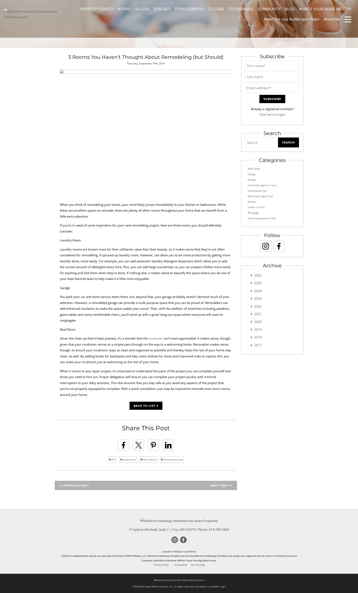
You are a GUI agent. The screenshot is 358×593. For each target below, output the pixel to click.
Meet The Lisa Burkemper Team (291, 19)
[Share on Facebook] (123, 445)
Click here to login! (272, 114)
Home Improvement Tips (262, 218)
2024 (258, 291)
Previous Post (76, 485)
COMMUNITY (269, 8)
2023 (258, 298)
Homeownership (173, 459)
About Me (332, 19)
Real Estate (254, 168)
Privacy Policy (161, 564)
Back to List (145, 406)
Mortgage (253, 213)
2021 (258, 314)
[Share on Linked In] (168, 445)
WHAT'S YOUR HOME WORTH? (325, 8)
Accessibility (180, 564)
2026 (258, 275)
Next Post (219, 485)
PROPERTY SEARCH (96, 8)
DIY (113, 459)
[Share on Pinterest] (153, 445)
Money (251, 202)
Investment (129, 459)
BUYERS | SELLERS (133, 8)
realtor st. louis (256, 207)
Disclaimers (201, 586)
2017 (258, 345)
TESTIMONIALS (241, 8)
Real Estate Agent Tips (260, 196)
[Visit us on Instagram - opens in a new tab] (265, 246)
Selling (251, 174)
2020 (258, 321)
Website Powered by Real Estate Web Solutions (179, 580)
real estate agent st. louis (262, 185)
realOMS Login (218, 586)
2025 (258, 283)
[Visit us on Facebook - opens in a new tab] (278, 246)
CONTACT (162, 8)
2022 (258, 306)
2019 (258, 329)
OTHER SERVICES (189, 8)
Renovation (149, 459)
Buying (251, 179)
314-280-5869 (219, 529)
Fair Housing (197, 564)
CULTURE (216, 8)
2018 (258, 337)
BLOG (290, 8)
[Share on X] (138, 445)
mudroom (156, 338)
